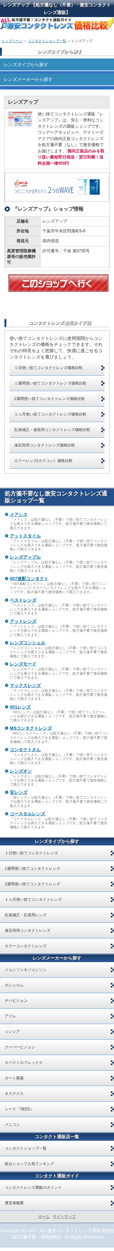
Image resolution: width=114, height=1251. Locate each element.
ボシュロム (14, 985)
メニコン (12, 1124)
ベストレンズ (23, 600)
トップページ (12, 41)
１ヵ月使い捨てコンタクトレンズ (33, 899)
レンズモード (23, 663)
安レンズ (19, 792)
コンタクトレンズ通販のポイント (33, 1187)
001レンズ (20, 706)
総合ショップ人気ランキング (29, 1164)
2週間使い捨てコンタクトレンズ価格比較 (49, 398)
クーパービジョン (20, 1047)
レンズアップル (25, 557)
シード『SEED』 (19, 1109)
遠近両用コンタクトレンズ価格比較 (44, 445)
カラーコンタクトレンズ (26, 946)
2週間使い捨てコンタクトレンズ (32, 884)
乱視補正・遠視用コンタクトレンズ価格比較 (52, 429)
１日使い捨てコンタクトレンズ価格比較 (48, 367)
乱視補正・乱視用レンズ (26, 915)
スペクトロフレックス (24, 1062)
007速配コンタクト (29, 578)
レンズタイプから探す (26, 64)
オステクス (14, 1093)
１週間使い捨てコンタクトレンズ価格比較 (50, 383)
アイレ (10, 1016)
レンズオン (21, 771)
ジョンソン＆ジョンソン (26, 969)
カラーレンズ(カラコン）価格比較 (43, 460)
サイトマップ (64, 1216)
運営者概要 (14, 1203)
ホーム (44, 1216)
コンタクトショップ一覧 (47, 41)
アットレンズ (23, 621)
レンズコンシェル (27, 642)
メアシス (19, 514)
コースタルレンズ (27, 813)
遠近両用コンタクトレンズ (27, 930)
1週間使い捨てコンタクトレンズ (32, 868)
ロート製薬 (14, 1078)
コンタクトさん (25, 749)
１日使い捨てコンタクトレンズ (31, 853)
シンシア (12, 1031)
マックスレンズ (25, 685)
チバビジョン (16, 1000)
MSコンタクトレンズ (31, 728)
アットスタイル (25, 535)
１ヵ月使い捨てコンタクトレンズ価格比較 (50, 414)
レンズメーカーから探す (28, 79)
